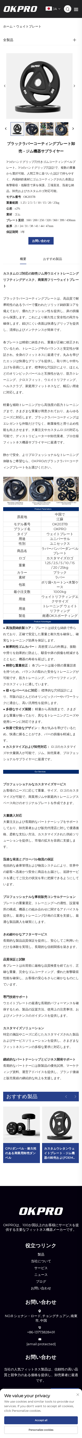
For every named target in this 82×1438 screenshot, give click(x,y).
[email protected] (41, 1344)
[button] (66, 1096)
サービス (41, 1268)
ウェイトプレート (28, 26)
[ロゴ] (41, 1211)
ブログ (41, 1282)
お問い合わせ (41, 241)
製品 (41, 1254)
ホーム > (9, 26)
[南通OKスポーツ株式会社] (20, 9)
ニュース (41, 1275)
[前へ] (4, 86)
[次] (74, 86)
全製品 (8, 40)
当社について (41, 1261)
